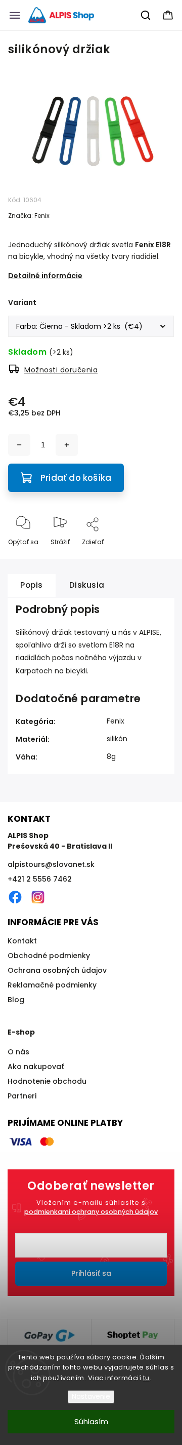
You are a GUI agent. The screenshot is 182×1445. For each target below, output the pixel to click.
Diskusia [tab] (87, 585)
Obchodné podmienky (49, 955)
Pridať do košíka (75, 478)
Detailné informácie (45, 276)
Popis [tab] (31, 585)
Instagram (38, 897)
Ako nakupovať (36, 1066)
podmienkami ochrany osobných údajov (91, 1211)
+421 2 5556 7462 (40, 879)
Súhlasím (91, 1421)
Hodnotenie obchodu (47, 1081)
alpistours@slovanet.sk (51, 864)
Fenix (115, 721)
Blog (16, 1000)
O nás (18, 1052)
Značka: (29, 215)
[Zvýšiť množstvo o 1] (67, 445)
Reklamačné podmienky (52, 985)
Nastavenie (91, 1396)
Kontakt (22, 941)
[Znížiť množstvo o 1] (19, 445)
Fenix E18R (153, 245)
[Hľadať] (146, 15)
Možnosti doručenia (61, 370)
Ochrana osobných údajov (57, 970)
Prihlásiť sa (91, 1273)
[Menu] (15, 15)
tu (146, 1378)
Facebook (15, 897)
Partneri (22, 1096)
